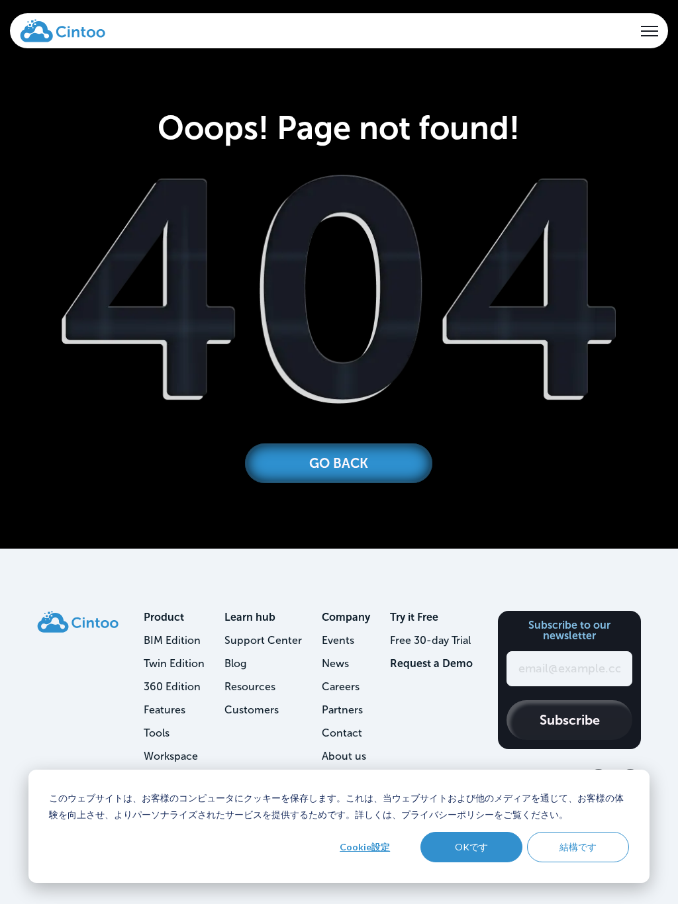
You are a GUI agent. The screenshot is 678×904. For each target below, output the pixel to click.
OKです (471, 846)
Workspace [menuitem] (171, 756)
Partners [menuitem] (342, 709)
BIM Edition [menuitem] (172, 640)
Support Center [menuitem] (263, 640)
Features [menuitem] (164, 709)
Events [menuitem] (338, 640)
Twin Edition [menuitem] (174, 663)
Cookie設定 (365, 846)
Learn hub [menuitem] (249, 617)
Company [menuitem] (346, 617)
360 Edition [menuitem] (172, 686)
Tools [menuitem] (157, 733)
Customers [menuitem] (251, 709)
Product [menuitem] (164, 617)
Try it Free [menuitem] (414, 617)
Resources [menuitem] (249, 686)
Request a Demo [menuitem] (431, 663)
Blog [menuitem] (235, 663)
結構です (578, 846)
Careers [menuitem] (341, 686)
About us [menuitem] (344, 756)
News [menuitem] (335, 663)
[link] (62, 29)
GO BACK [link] (338, 463)
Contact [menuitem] (342, 733)
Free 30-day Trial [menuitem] (430, 640)
